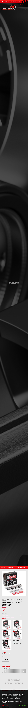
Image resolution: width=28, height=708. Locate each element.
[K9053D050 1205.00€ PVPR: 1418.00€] (7, 625)
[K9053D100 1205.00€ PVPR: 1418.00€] (18, 625)
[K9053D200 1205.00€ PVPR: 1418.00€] (18, 635)
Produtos (8, 599)
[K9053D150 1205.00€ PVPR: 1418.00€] (7, 635)
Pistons (4, 600)
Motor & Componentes (17, 599)
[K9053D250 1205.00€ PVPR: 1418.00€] (7, 645)
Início (4, 599)
